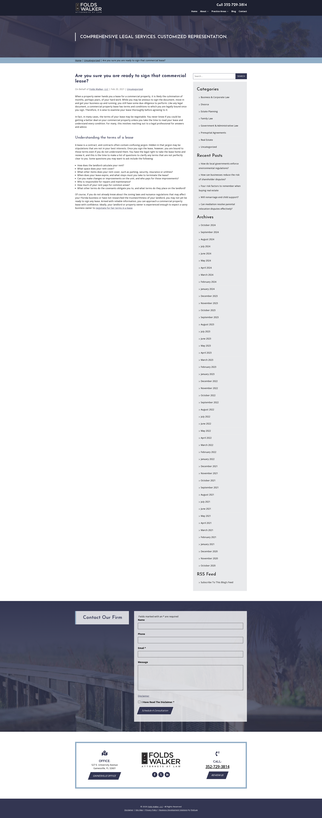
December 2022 (209, 381)
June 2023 (206, 338)
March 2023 (207, 359)
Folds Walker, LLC (98, 89)
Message (143, 662)
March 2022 (207, 444)
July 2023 (205, 331)
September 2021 (210, 487)
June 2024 (206, 253)
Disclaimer (143, 695)
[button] (319, 799)
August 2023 (207, 324)
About (203, 11)
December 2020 (209, 551)
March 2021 (207, 530)
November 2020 (209, 558)
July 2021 (205, 501)
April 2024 (206, 267)
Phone (141, 633)
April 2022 (206, 437)
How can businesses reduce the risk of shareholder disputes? (219, 177)
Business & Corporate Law (215, 97)
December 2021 (209, 466)
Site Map (139, 810)
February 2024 (208, 281)
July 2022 (205, 416)
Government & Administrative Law (219, 125)
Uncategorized (135, 89)
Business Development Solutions (173, 810)
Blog (233, 11)
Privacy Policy (151, 810)
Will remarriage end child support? (220, 197)
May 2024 (206, 260)
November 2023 (209, 303)
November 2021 (209, 473)
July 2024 (205, 246)
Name (141, 619)
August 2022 (207, 409)
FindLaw (194, 810)
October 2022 (208, 395)
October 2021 (208, 480)
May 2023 (206, 345)
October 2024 (208, 225)
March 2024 (207, 274)
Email (142, 648)
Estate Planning (209, 111)
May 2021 (206, 515)
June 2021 (206, 508)
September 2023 (210, 317)
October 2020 (208, 565)
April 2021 (206, 522)
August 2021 (207, 494)
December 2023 (209, 295)
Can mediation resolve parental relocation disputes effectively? (217, 206)
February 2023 (208, 366)
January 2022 (207, 459)
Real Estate (207, 139)
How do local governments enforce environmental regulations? (219, 165)
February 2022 (208, 452)
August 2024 (207, 239)
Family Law (207, 118)
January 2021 (207, 544)
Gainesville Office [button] (105, 775)
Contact (243, 11)
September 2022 (210, 402)
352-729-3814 (235, 5)
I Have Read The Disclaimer (158, 702)
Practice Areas (219, 11)
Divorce (205, 104)
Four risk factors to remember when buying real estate (219, 188)
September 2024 (210, 232)
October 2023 (208, 310)
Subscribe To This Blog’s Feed (217, 582)
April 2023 (206, 352)
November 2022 (209, 388)
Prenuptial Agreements (213, 132)
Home (194, 11)
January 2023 (207, 374)
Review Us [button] (217, 775)
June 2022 (206, 423)
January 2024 (207, 288)
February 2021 (208, 537)
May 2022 (206, 430)
